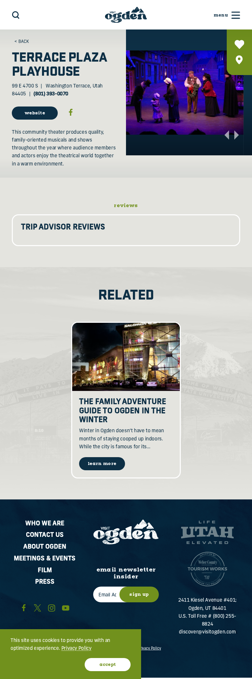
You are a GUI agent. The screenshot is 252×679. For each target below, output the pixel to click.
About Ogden (44, 547)
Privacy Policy (149, 648)
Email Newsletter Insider (126, 573)
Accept (107, 665)
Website (35, 113)
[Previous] (227, 135)
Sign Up (139, 594)
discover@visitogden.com (207, 632)
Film (45, 571)
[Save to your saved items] (239, 44)
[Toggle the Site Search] (16, 14)
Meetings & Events (44, 559)
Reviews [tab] (126, 206)
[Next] (237, 135)
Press (44, 582)
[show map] (239, 59)
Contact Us (45, 535)
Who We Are (44, 524)
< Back (21, 42)
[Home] (126, 15)
